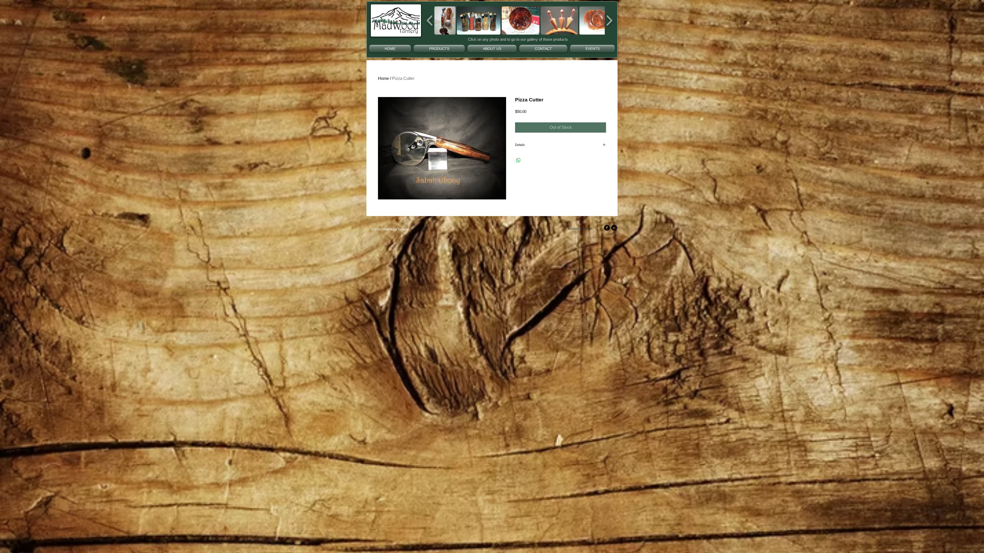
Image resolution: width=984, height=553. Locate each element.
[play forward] (609, 20)
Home (383, 78)
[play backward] (430, 20)
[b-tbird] (614, 228)
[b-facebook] (607, 228)
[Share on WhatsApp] (518, 160)
